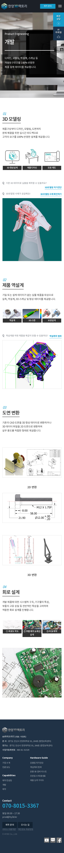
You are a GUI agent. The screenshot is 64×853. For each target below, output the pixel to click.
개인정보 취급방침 (25, 829)
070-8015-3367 (20, 806)
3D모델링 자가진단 (53, 187)
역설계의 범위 (55, 336)
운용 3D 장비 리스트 (38, 772)
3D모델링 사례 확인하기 (51, 194)
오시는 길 (25, 825)
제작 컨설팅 (7, 780)
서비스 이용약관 (9, 829)
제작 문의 (48, 6)
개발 (4, 785)
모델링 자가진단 (36, 763)
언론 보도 (6, 767)
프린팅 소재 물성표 (38, 776)
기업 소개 (6, 763)
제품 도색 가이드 (37, 780)
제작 (4, 789)
